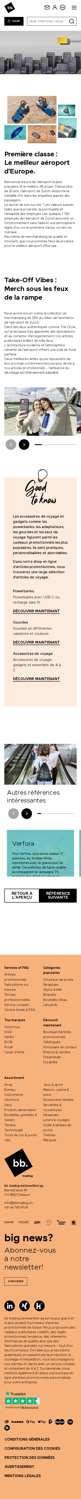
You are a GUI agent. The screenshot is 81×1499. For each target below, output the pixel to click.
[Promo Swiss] (61, 1222)
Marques (49, 1140)
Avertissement (19, 1467)
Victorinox (12, 1027)
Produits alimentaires (20, 1110)
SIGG (8, 1032)
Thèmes (49, 1135)
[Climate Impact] (37, 1222)
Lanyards (50, 1005)
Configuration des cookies (32, 1449)
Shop (8, 1085)
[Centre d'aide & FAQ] (6, 1422)
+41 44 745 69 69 (16, 1207)
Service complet (16, 1005)
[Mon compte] (54, 7)
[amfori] (8, 1222)
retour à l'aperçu (21, 895)
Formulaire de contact (60, 1047)
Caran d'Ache (14, 1052)
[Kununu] (39, 1306)
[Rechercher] (72, 21)
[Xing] (24, 1306)
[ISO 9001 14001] (49, 1222)
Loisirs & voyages (56, 1120)
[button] (24, 444)
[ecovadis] (23, 1222)
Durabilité (50, 1062)
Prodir (8, 1047)
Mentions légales (23, 1476)
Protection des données (30, 1458)
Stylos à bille (52, 990)
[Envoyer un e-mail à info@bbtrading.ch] (47, 7)
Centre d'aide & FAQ (19, 1010)
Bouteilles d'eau (55, 1000)
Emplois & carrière (56, 1052)
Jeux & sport (53, 1085)
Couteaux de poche (58, 980)
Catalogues (52, 1042)
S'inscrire (16, 1281)
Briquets (49, 995)
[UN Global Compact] (74, 1222)
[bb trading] (9, 7)
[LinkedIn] (9, 1306)
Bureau (9, 1090)
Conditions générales (27, 1440)
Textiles (10, 1125)
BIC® (8, 1042)
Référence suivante (58, 895)
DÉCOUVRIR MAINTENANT (36, 611)
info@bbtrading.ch (18, 1203)
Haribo (9, 1037)
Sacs (7, 1105)
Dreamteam (52, 1057)
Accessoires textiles (58, 1100)
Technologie (13, 1130)
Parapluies (51, 985)
